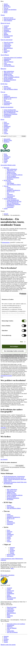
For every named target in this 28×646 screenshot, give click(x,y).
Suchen (23, 136)
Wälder (5, 52)
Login (5, 132)
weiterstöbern (11, 575)
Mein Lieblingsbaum (9, 71)
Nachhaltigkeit (7, 31)
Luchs (5, 63)
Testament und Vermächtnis (10, 114)
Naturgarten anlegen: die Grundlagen (13, 57)
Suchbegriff (3, 136)
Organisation (7, 96)
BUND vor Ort (7, 99)
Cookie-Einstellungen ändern (8, 558)
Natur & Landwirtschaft (9, 19)
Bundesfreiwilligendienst (10, 79)
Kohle (5, 33)
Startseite (6, 213)
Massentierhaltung (8, 48)
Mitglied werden (8, 74)
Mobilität (6, 34)
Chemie (6, 27)
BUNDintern (7, 81)
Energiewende (7, 28)
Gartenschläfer (7, 64)
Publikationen (7, 126)
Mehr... (12, 568)
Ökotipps (6, 86)
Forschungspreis (8, 103)
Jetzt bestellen (4, 575)
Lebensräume (7, 46)
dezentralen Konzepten (6, 375)
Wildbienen (6, 60)
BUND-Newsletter (8, 75)
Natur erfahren (7, 88)
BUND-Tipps (7, 6)
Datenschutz (7, 104)
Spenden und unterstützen (10, 9)
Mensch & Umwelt (8, 17)
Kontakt (6, 130)
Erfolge (5, 94)
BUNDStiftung (7, 115)
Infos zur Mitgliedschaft (9, 112)
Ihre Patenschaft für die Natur (11, 111)
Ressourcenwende (8, 35)
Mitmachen (6, 5)
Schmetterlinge (7, 59)
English (5, 11)
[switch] (24, 325)
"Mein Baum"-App (8, 72)
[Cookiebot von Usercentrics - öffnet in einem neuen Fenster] (19, 294)
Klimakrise (6, 30)
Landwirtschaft (7, 45)
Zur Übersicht (4, 459)
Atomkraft (6, 25)
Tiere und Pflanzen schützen (11, 89)
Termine (6, 125)
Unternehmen (7, 116)
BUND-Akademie (8, 78)
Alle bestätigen (14, 346)
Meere (5, 49)
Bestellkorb (6, 141)
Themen (6, 4)
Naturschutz (7, 51)
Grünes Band (7, 43)
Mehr (21, 341)
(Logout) (6, 133)
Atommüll (3, 427)
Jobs (5, 100)
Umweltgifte (7, 37)
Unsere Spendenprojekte (10, 109)
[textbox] (14, 136)
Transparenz (7, 101)
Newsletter (6, 127)
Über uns (6, 8)
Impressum (6, 123)
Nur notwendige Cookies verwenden (14, 351)
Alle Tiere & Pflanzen (9, 66)
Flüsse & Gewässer (8, 42)
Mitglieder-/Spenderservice (10, 97)
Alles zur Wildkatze (8, 61)
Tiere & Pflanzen (8, 20)
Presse (5, 122)
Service (5, 12)
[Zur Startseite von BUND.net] (5, 151)
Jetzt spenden (7, 139)
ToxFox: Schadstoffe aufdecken (11, 77)
